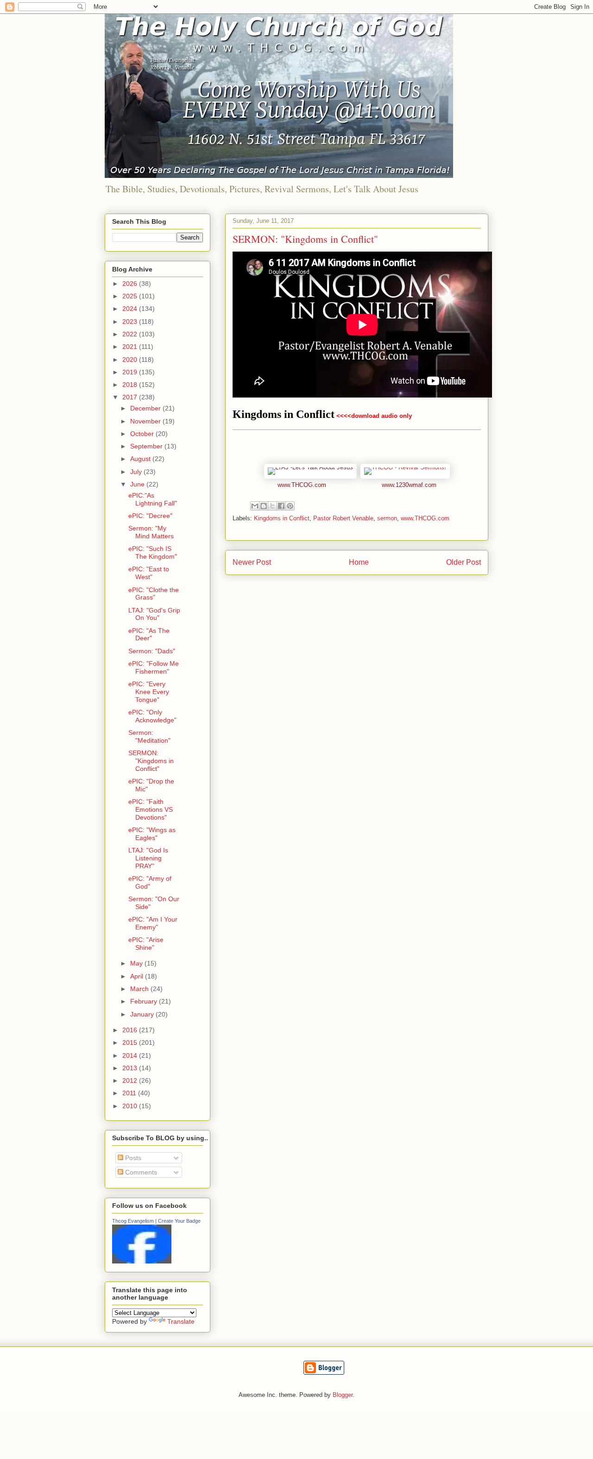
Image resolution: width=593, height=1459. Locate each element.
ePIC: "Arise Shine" (146, 943)
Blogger (343, 1394)
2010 (130, 1106)
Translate (181, 1321)
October (143, 433)
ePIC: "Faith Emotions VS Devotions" (150, 809)
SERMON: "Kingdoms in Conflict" (151, 760)
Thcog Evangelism (133, 1221)
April (137, 976)
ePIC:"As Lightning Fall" (152, 499)
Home (359, 562)
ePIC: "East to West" (148, 573)
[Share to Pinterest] (290, 506)
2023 (130, 321)
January (143, 1014)
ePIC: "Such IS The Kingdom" (152, 552)
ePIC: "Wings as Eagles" (152, 833)
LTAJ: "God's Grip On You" (154, 614)
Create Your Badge (179, 1221)
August (141, 458)
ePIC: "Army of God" (149, 882)
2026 (130, 283)
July (137, 471)
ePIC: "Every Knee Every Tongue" (148, 691)
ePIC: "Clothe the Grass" (153, 593)
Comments (140, 1172)
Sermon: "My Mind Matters (151, 532)
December (146, 408)
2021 (130, 346)
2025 (130, 296)
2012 (130, 1080)
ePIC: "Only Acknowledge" (152, 716)
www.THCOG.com (302, 484)
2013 (130, 1068)
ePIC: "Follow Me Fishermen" (153, 667)
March (140, 988)
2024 (130, 308)
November (146, 421)
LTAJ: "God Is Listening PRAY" (148, 858)
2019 (130, 372)
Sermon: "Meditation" (149, 736)
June (138, 484)
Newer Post (252, 562)
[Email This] (254, 506)
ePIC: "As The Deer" (149, 634)
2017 (130, 397)
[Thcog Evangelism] (141, 1261)
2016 (130, 1030)
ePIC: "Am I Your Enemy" (152, 923)
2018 (130, 384)
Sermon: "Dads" (151, 651)
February (144, 1001)
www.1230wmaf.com (409, 484)
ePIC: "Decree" (150, 515)
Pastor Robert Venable (343, 518)
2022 (130, 334)
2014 (130, 1055)
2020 (130, 359)
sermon (387, 518)
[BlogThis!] (263, 506)
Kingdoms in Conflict (283, 414)
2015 (130, 1042)
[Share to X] (272, 506)
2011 (130, 1093)
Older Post (463, 562)
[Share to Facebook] (281, 506)
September (147, 446)
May (137, 963)
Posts (132, 1158)
